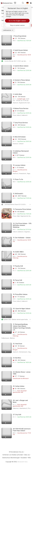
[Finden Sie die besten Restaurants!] (6, 3)
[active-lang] (27, 2)
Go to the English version (17, 21)
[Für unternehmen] (15, 2)
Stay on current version (17, 25)
